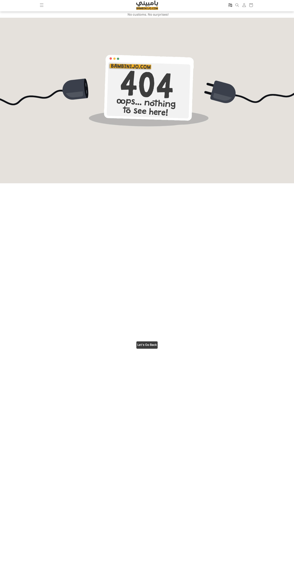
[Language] (230, 5)
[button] (42, 5)
